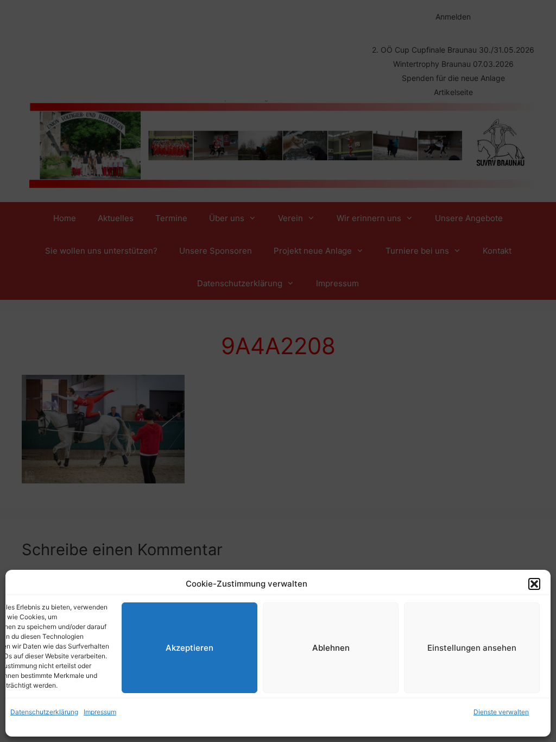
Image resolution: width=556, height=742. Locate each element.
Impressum (100, 712)
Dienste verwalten (501, 712)
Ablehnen (331, 648)
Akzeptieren (189, 648)
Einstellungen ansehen (471, 648)
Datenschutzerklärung (44, 712)
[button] (534, 583)
